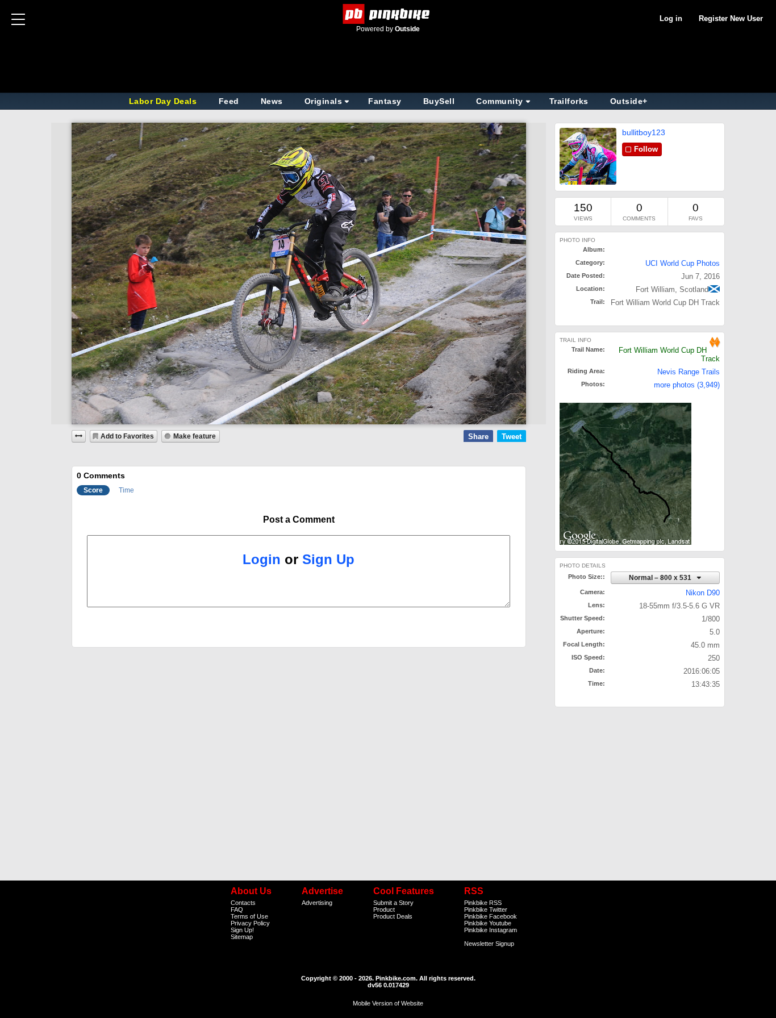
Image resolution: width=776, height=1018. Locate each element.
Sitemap (242, 936)
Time (126, 490)
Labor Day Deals (164, 101)
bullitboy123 (643, 132)
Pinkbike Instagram (490, 930)
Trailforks (569, 101)
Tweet (511, 436)
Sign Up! (242, 930)
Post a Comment (299, 519)
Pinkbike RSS (483, 902)
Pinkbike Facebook (490, 916)
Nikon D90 (703, 593)
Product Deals (392, 916)
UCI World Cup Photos (682, 263)
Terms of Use (249, 916)
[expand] (79, 436)
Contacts (243, 902)
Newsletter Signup (489, 943)
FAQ (237, 909)
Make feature (194, 436)
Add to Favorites (127, 436)
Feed (229, 101)
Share (478, 436)
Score (93, 490)
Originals (323, 101)
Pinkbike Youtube (487, 923)
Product (384, 909)
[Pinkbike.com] (388, 14)
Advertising (317, 902)
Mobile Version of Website (388, 1003)
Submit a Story (393, 902)
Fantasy (385, 101)
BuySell (439, 101)
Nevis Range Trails (688, 372)
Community (499, 101)
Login (262, 559)
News (272, 101)
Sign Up (328, 559)
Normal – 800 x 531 (661, 577)
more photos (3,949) (687, 385)
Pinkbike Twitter (485, 909)
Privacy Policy (250, 923)
